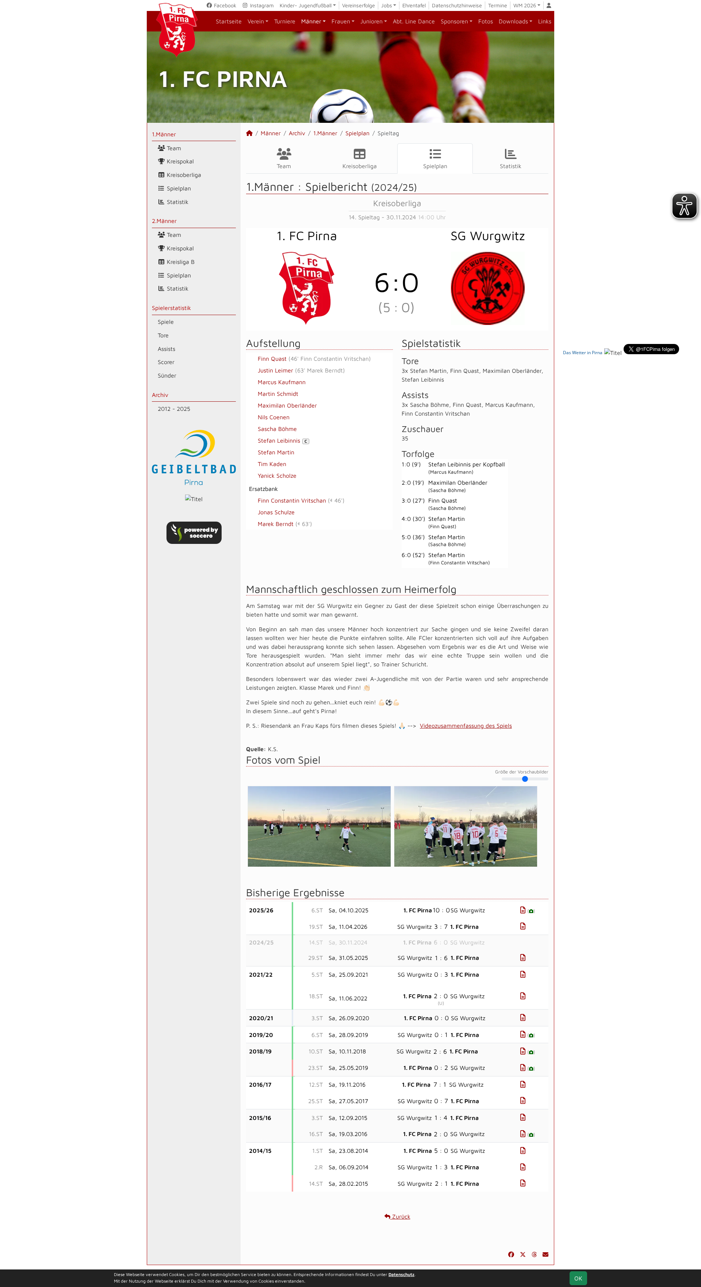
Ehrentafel (414, 5)
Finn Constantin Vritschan (292, 500)
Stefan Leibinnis (282, 440)
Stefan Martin (276, 452)
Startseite (229, 21)
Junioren (371, 21)
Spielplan (178, 188)
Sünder (167, 375)
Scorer (166, 362)
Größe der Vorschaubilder (521, 772)
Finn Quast (272, 358)
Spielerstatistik (171, 307)
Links (544, 21)
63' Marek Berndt (320, 370)
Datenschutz (401, 1274)
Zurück (400, 1216)
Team (173, 148)
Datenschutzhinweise (457, 5)
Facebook (224, 5)
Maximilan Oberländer (287, 405)
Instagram (261, 5)
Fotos (485, 21)
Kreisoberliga (183, 174)
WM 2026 (524, 5)
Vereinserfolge (358, 5)
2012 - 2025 (174, 408)
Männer (311, 21)
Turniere (284, 21)
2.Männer (164, 220)
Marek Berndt (276, 524)
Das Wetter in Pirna (582, 352)
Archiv (160, 394)
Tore (163, 335)
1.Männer (164, 134)
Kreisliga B (180, 261)
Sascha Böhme (277, 428)
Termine (497, 5)
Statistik (176, 201)
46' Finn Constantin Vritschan (330, 358)
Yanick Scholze (277, 475)
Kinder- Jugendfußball (306, 5)
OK (578, 1278)
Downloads (513, 21)
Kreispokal (179, 161)
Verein (256, 21)
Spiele (166, 321)
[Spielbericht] (522, 910)
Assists (166, 348)
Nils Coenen (274, 417)
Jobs (386, 5)
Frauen (341, 21)
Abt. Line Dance (414, 21)
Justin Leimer (275, 370)
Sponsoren (454, 21)
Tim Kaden (272, 464)
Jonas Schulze (276, 512)
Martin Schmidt (278, 393)
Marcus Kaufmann (282, 382)
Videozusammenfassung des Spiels (466, 725)
